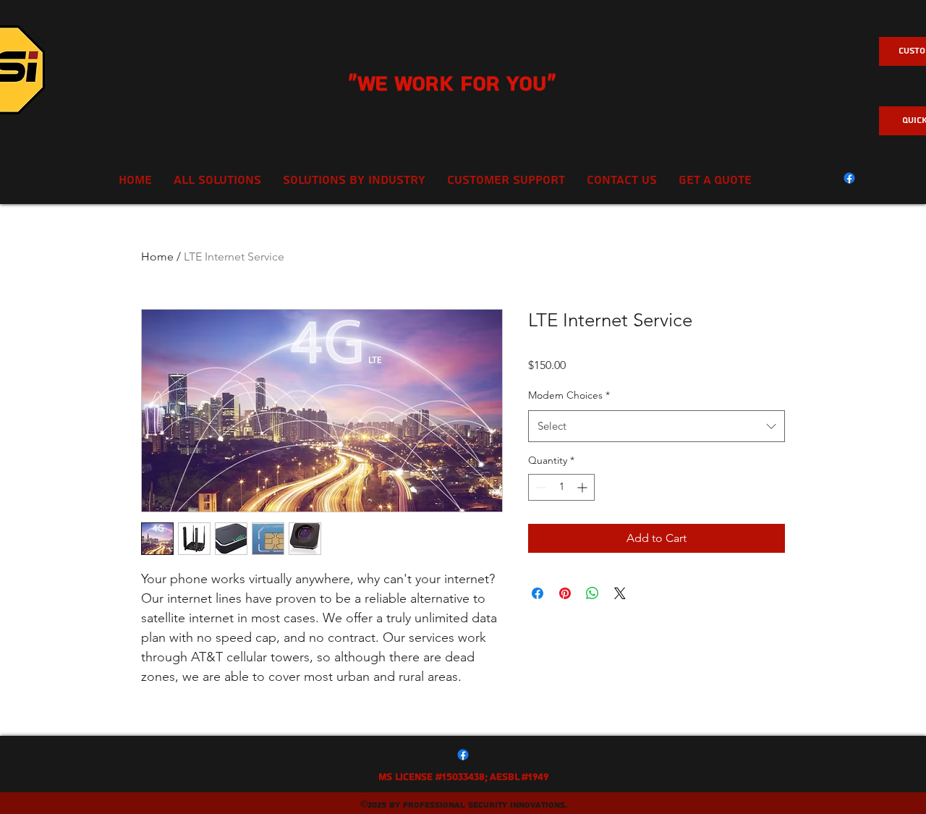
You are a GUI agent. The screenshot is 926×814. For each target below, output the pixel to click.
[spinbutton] (561, 487)
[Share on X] (620, 593)
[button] (506, 180)
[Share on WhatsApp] (592, 593)
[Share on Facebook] (537, 593)
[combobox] (656, 426)
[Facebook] (849, 178)
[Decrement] (539, 487)
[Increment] (583, 487)
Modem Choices (569, 395)
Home (157, 256)
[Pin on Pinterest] (565, 593)
